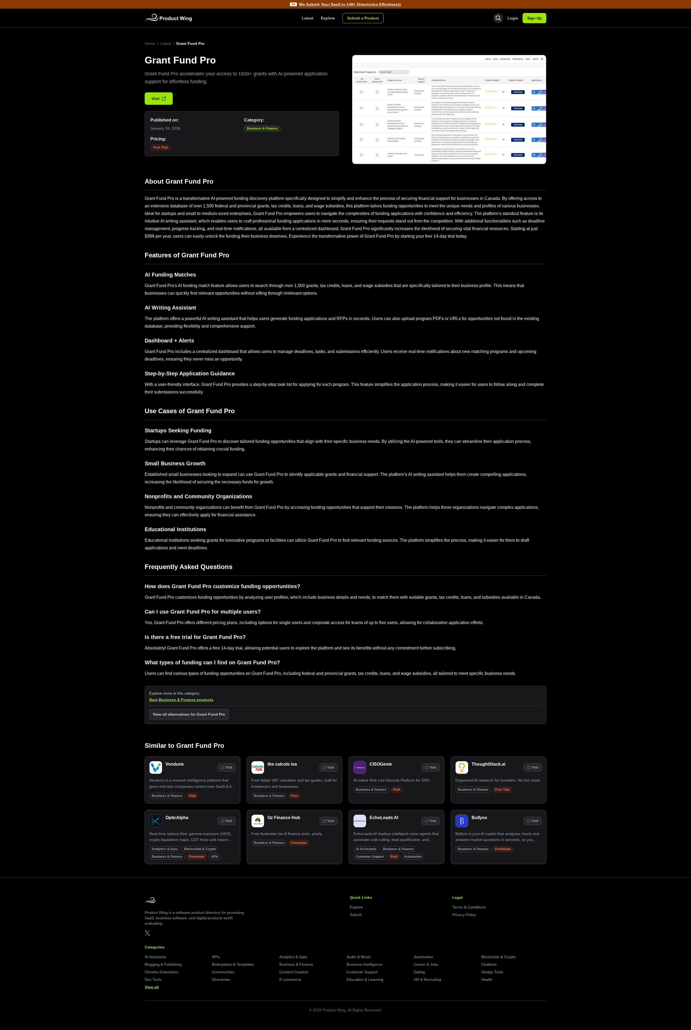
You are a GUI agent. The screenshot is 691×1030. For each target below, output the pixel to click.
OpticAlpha (176, 817)
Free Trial (160, 147)
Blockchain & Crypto (200, 849)
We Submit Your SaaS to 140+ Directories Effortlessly (350, 4)
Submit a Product (363, 18)
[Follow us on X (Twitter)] (147, 933)
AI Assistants (366, 849)
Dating (419, 972)
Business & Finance (262, 128)
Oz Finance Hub (283, 817)
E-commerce (290, 979)
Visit (155, 98)
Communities (223, 972)
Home (150, 43)
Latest (307, 18)
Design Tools (492, 972)
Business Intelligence (364, 964)
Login (512, 18)
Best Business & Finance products (181, 700)
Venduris (174, 764)
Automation (413, 857)
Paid (192, 796)
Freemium (197, 857)
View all (152, 987)
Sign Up (534, 18)
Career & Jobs (426, 964)
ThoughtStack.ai (488, 764)
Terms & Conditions (469, 907)
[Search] (498, 18)
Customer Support (370, 857)
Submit (356, 915)
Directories (221, 979)
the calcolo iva (282, 764)
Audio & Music (359, 957)
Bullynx (479, 817)
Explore (328, 18)
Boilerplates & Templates (233, 964)
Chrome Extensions (161, 972)
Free (294, 796)
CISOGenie (381, 764)
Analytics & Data (165, 849)
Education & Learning (365, 979)
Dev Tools (153, 979)
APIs (214, 857)
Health (486, 979)
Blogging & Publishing (163, 964)
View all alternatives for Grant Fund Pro (189, 714)
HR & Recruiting (427, 979)
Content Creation (294, 972)
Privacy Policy (464, 915)
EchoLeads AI (384, 817)
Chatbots (489, 964)
